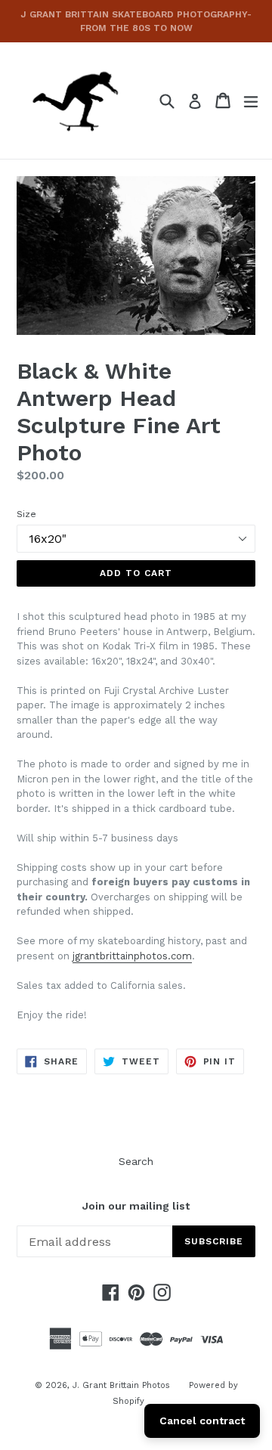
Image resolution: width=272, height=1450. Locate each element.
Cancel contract (202, 1420)
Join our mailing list (136, 1206)
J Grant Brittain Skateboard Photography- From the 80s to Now (136, 21)
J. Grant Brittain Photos (121, 1385)
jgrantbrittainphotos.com (132, 956)
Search (136, 1161)
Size (26, 514)
